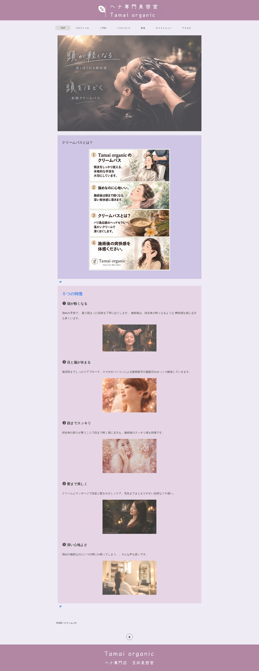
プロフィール (82, 27)
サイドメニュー (164, 27)
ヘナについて (123, 27)
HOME (59, 622)
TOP (63, 27)
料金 (143, 27)
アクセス (186, 27)
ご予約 (103, 27)
